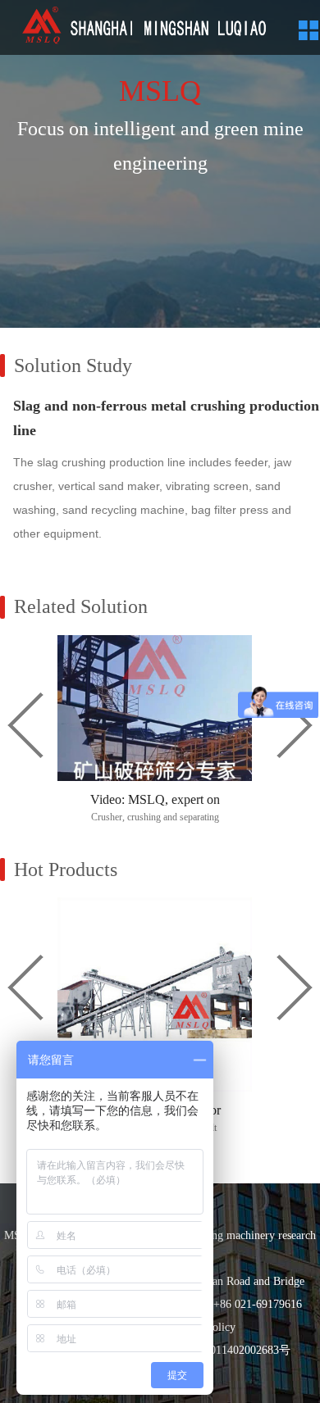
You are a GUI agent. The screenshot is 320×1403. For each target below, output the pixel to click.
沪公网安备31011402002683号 (215, 1350)
